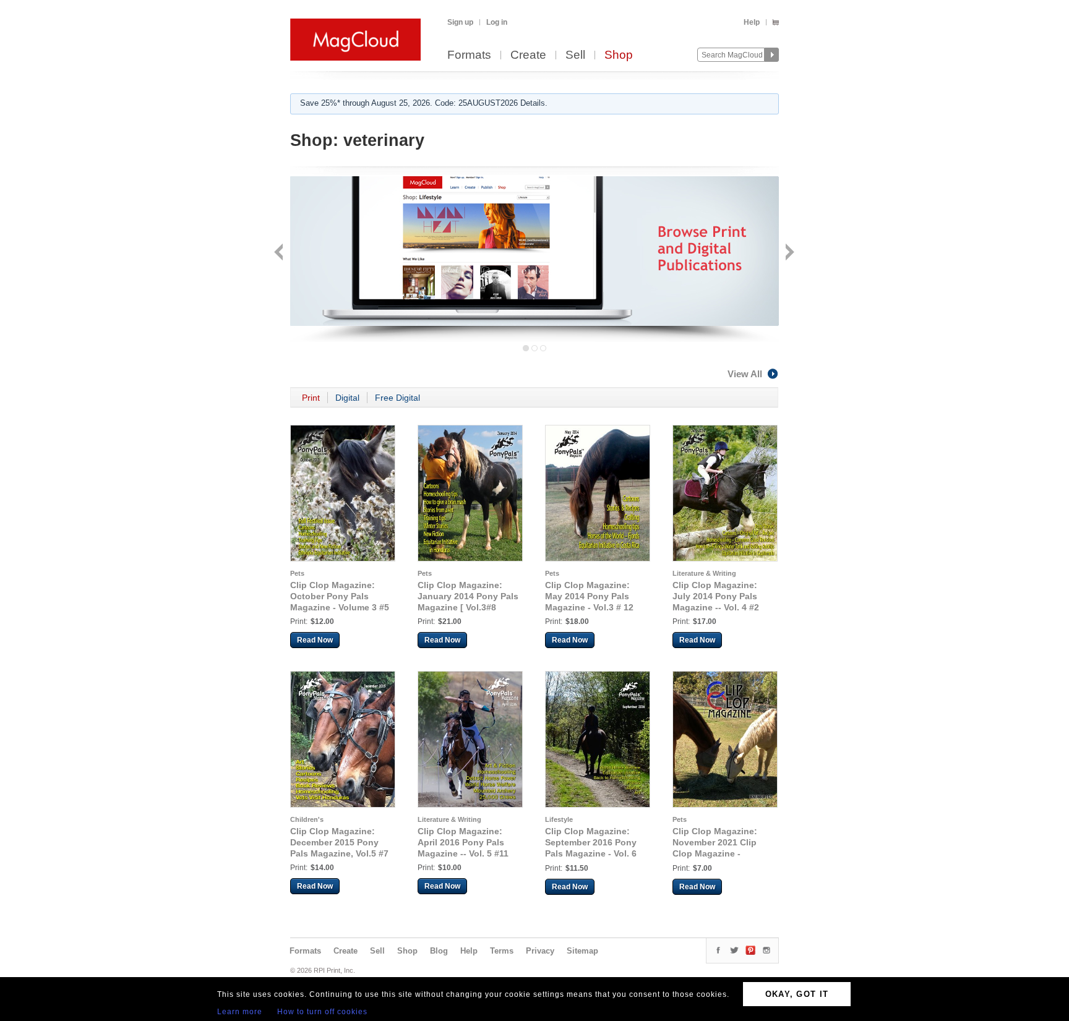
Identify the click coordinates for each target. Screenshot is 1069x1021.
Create (528, 55)
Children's (307, 819)
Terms (501, 950)
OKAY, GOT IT (797, 994)
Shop (618, 55)
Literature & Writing (704, 573)
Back (280, 253)
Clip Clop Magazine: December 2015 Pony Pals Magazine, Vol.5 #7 (339, 842)
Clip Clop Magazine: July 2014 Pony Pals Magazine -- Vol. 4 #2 (715, 596)
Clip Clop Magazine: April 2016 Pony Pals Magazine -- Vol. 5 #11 (463, 842)
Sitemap (582, 950)
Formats (469, 55)
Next (788, 253)
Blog (439, 950)
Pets (297, 573)
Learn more (239, 1011)
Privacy (540, 950)
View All (745, 374)
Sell (575, 55)
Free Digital (397, 398)
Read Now (315, 640)
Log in (496, 22)
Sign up (460, 22)
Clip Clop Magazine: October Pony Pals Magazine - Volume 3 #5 (339, 596)
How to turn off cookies (322, 1011)
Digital (347, 398)
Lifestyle (559, 819)
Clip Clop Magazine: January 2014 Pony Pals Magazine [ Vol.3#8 (468, 596)
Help (752, 22)
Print (311, 398)
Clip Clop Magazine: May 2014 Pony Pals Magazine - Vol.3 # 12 (589, 596)
